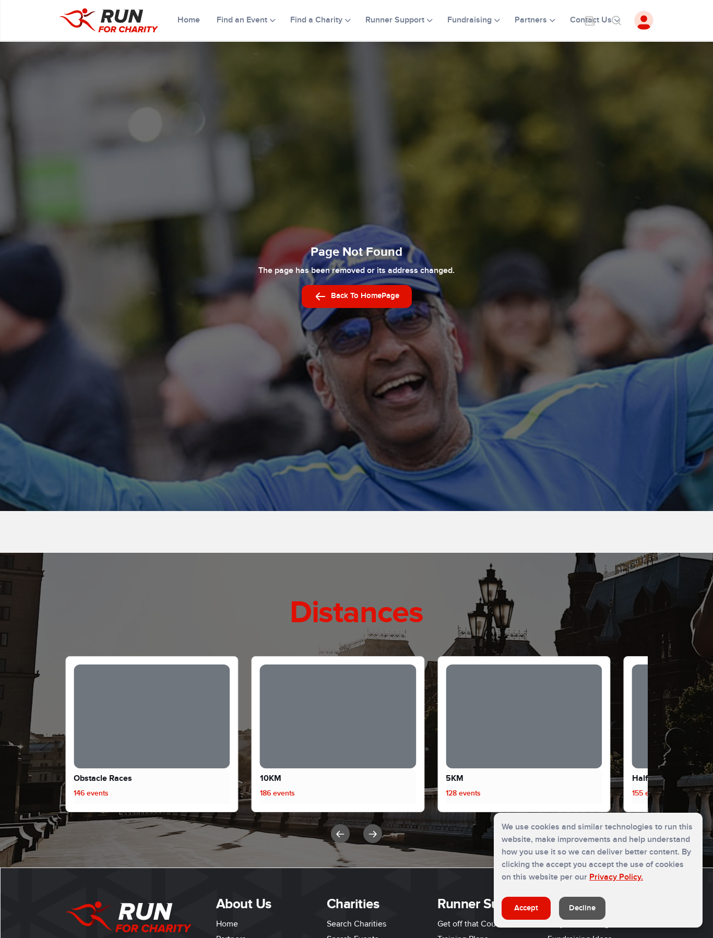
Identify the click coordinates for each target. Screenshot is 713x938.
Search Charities (356, 924)
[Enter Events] (590, 20)
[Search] (616, 20)
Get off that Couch (471, 924)
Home (189, 20)
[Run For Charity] (115, 20)
